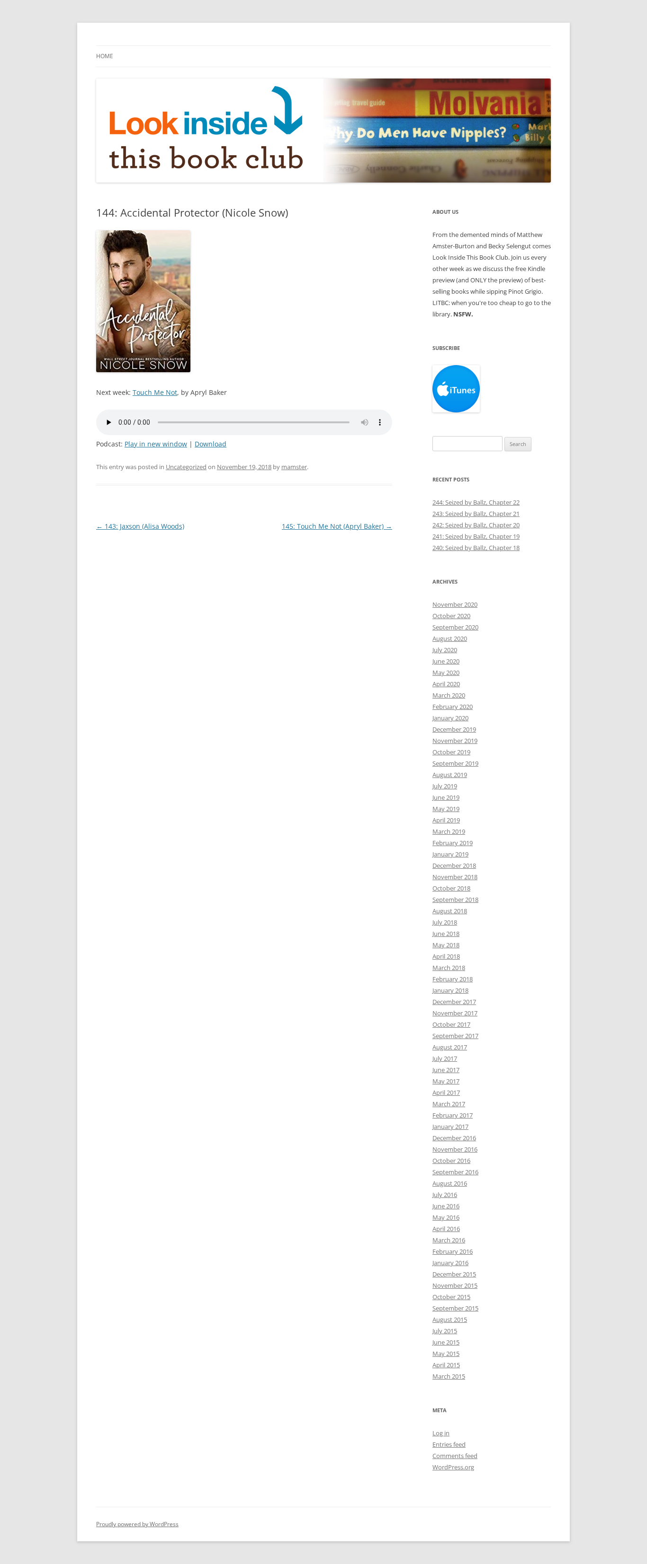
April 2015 (446, 1365)
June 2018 (445, 933)
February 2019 (452, 843)
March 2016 (448, 1240)
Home (104, 56)
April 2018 (446, 956)
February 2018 (452, 979)
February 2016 (452, 1251)
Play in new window (156, 443)
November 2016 (454, 1149)
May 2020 (445, 672)
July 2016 (444, 1194)
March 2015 (448, 1376)
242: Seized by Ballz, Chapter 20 (476, 525)
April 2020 (446, 684)
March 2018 (448, 967)
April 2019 (446, 820)
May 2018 (445, 945)
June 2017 (445, 1070)
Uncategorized (186, 467)
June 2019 (445, 797)
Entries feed (449, 1444)
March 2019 (448, 831)
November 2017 (454, 1013)
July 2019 (444, 786)
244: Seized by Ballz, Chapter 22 (476, 502)
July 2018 (444, 922)
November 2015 (454, 1285)
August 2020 (449, 638)
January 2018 (450, 990)
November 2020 (454, 604)
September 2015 (455, 1308)
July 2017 (444, 1058)
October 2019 (451, 752)
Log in (440, 1433)
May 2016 (445, 1217)
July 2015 (444, 1331)
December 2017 (454, 1001)
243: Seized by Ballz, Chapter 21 (476, 513)
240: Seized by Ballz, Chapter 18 (476, 547)
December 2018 (454, 865)
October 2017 (451, 1024)
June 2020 (445, 661)
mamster (294, 467)
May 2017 (445, 1081)
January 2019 (450, 854)
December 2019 (454, 729)
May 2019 (445, 808)
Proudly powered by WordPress (137, 1524)
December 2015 (454, 1274)
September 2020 (455, 627)
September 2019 (455, 763)
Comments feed (454, 1455)
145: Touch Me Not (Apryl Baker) (337, 526)
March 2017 (448, 1104)
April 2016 (446, 1228)
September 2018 (455, 899)
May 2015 (445, 1353)
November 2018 (454, 877)
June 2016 (445, 1206)
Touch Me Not (155, 392)
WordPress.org (453, 1467)
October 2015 (451, 1297)
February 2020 (452, 706)
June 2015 (445, 1342)
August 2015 (449, 1319)
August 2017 (449, 1047)
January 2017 (450, 1126)
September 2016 (455, 1172)
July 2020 (444, 650)
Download (210, 443)
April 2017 (446, 1092)
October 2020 (451, 616)
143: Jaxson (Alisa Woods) (140, 526)
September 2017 (455, 1035)
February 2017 (452, 1115)
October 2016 (451, 1160)
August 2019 (449, 774)
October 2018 (451, 888)
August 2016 (449, 1183)
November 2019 (454, 740)
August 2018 (449, 911)
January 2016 (450, 1262)
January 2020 (450, 718)
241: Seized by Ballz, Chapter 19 (476, 536)
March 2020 (448, 695)
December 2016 (454, 1138)
